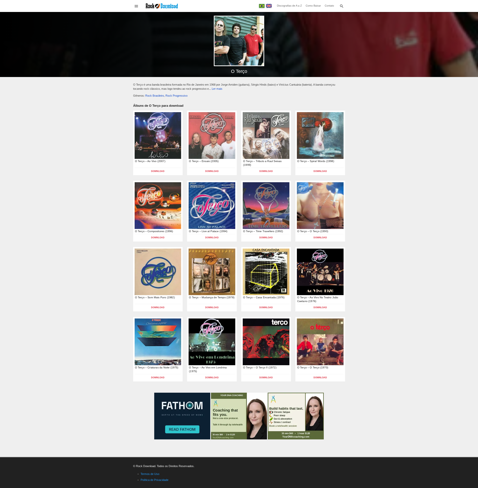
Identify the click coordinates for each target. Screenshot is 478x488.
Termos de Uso (150, 473)
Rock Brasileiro (154, 95)
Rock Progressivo (176, 95)
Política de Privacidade (154, 479)
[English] (269, 6)
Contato (329, 5)
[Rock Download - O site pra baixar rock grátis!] (162, 5)
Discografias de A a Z (289, 5)
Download (157, 171)
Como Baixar (313, 5)
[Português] (262, 6)
